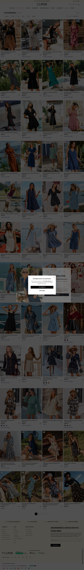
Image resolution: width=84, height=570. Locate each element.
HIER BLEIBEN (42, 290)
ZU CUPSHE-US (42, 287)
